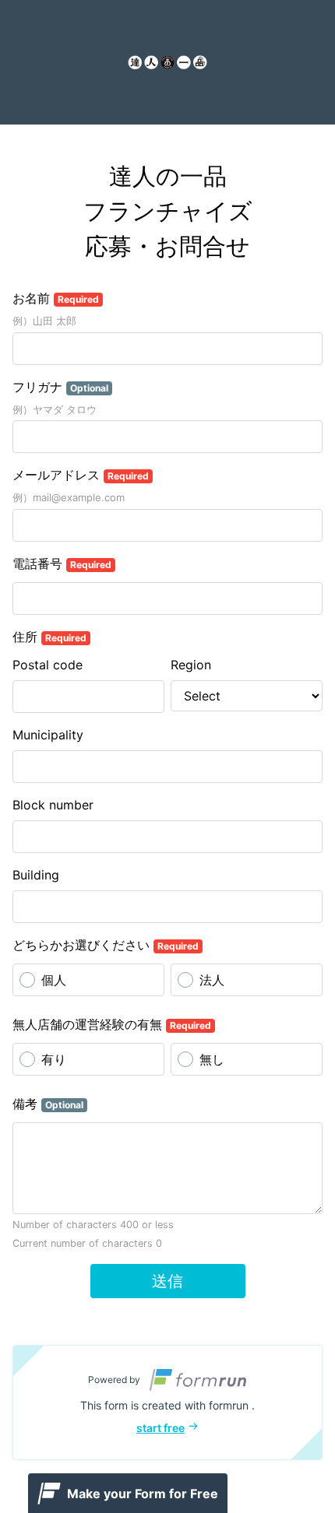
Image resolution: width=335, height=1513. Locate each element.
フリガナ (60, 387)
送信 (167, 1281)
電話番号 (61, 563)
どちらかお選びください (105, 945)
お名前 (55, 298)
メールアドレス (80, 475)
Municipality (47, 734)
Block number (52, 805)
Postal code (47, 664)
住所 (49, 636)
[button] (167, 1402)
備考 (47, 1103)
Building (35, 875)
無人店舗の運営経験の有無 (111, 1024)
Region (191, 664)
